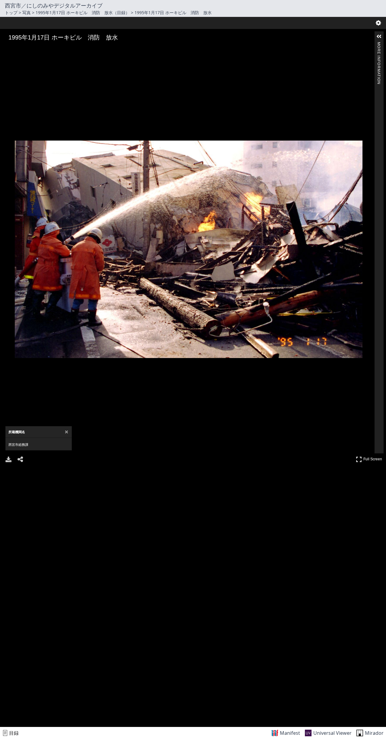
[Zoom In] (9, 49)
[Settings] (378, 23)
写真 (26, 12)
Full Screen (373, 458)
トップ (11, 12)
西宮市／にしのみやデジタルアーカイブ (54, 5)
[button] (379, 36)
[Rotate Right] (26, 49)
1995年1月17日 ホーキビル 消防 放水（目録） (83, 12)
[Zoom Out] (17, 49)
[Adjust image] (34, 49)
